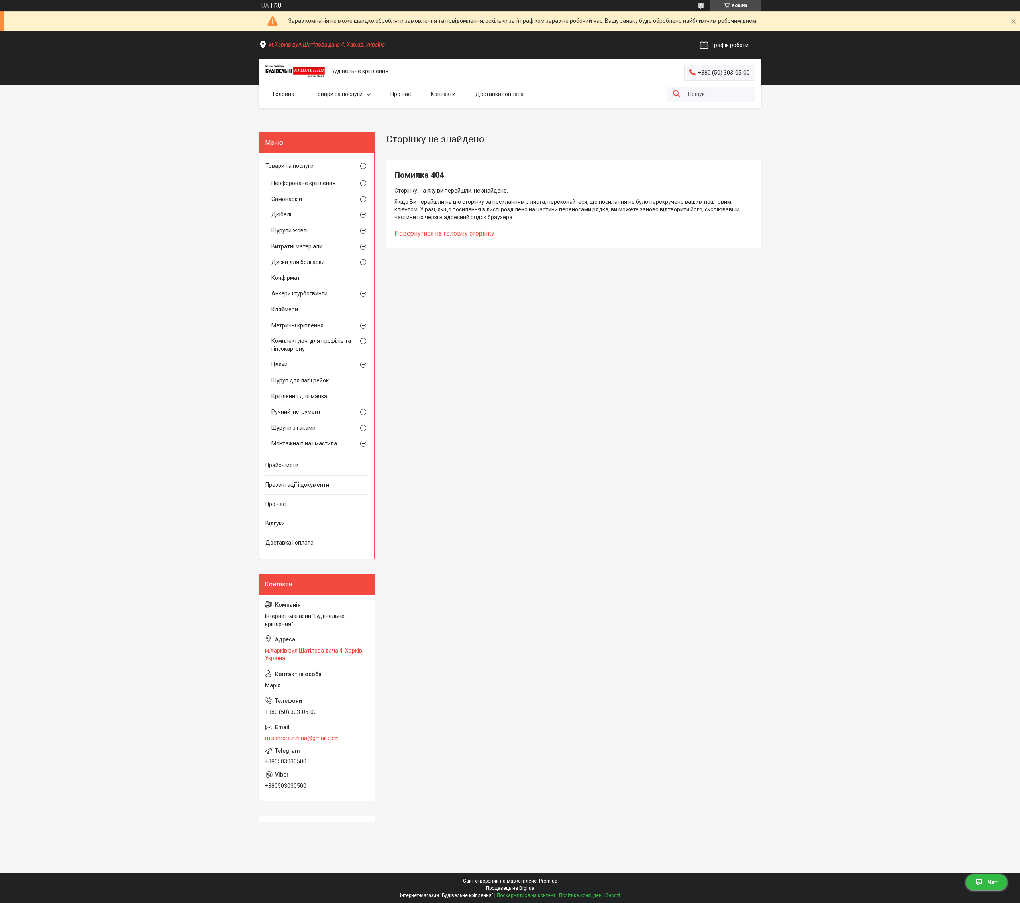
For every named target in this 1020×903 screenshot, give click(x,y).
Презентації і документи (297, 485)
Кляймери (284, 309)
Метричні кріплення (297, 325)
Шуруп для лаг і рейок (300, 380)
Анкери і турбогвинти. (300, 293)
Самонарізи (286, 199)
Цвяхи (279, 364)
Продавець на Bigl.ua (510, 888)
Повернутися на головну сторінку (444, 233)
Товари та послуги (338, 94)
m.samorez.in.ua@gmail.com (302, 738)
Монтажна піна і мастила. (304, 443)
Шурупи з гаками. (294, 428)
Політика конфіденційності (589, 895)
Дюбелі (281, 214)
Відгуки (275, 523)
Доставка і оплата (499, 94)
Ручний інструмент (296, 412)
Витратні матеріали (296, 246)
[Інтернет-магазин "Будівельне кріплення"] (295, 71)
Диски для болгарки (298, 262)
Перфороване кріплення (303, 183)
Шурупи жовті (289, 230)
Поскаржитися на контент (526, 895)
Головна (283, 94)
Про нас (400, 94)
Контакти (443, 94)
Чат (992, 882)
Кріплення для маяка (299, 396)
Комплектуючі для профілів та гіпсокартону (311, 345)
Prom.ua (548, 881)
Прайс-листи (281, 465)
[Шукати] (676, 94)
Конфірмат (285, 278)
